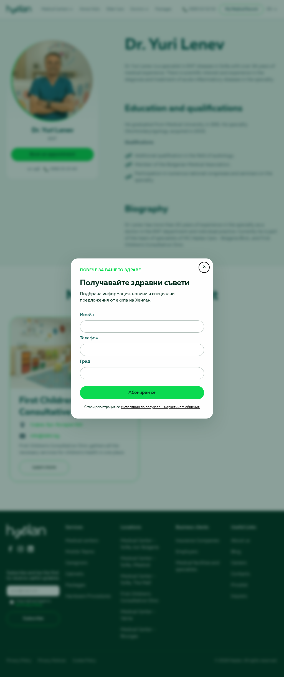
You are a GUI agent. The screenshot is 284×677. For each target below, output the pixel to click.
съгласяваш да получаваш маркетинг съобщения (160, 407)
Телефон (89, 338)
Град (85, 361)
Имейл (87, 315)
